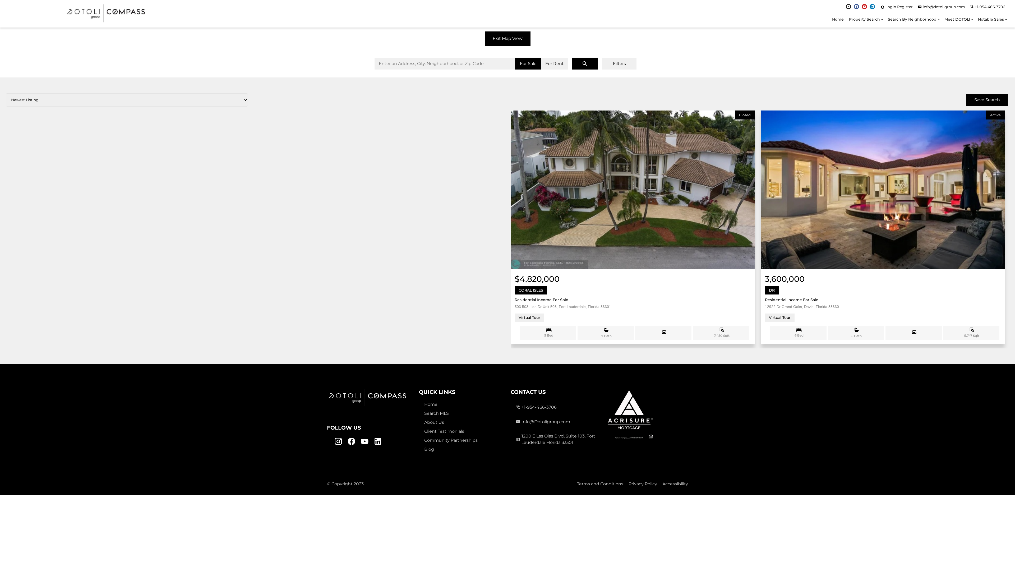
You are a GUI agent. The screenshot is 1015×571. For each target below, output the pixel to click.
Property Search (864, 19)
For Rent (554, 63)
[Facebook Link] (856, 6)
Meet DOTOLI (957, 19)
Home (838, 19)
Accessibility (675, 483)
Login (891, 6)
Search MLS (436, 413)
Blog (429, 449)
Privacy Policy (643, 483)
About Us (434, 422)
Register (905, 6)
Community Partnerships (451, 440)
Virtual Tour (529, 317)
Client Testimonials (444, 431)
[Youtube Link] (864, 6)
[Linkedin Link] (872, 6)
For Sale (528, 63)
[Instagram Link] (848, 6)
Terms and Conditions (600, 483)
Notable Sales (991, 19)
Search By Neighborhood (912, 19)
